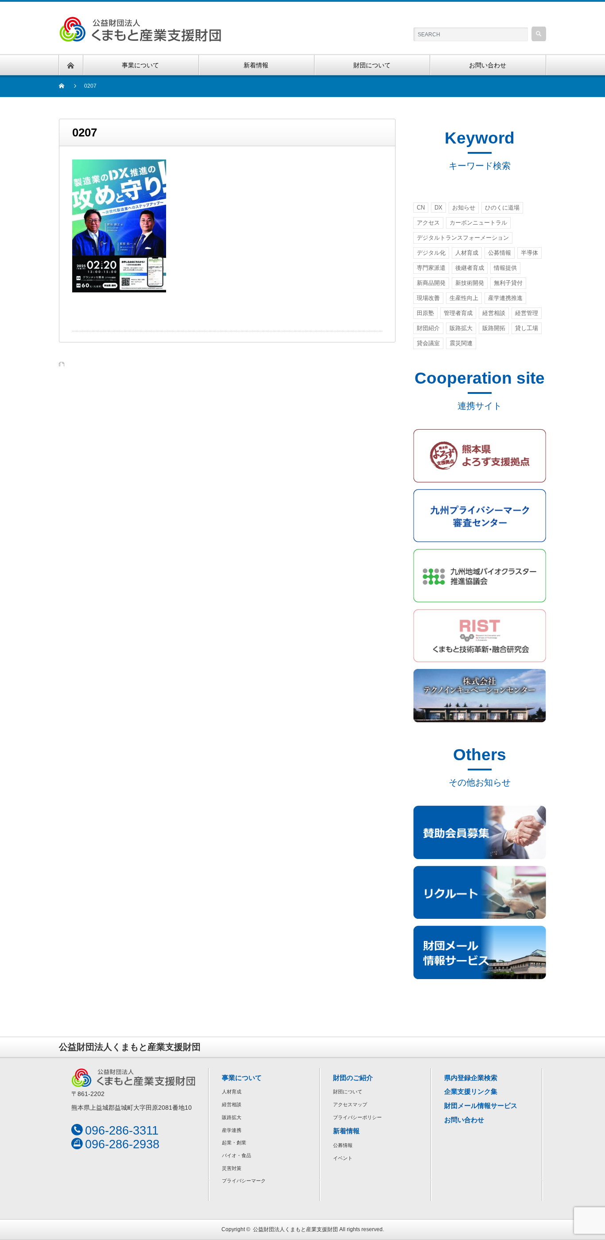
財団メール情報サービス (480, 1105)
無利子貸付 (508, 283)
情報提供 (505, 267)
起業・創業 (234, 1142)
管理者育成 (458, 313)
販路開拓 (493, 328)
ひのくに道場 (502, 207)
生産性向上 (464, 298)
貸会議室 (428, 343)
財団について (347, 1091)
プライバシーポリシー (357, 1117)
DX (438, 207)
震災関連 (461, 343)
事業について (242, 1077)
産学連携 (231, 1130)
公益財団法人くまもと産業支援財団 (295, 1229)
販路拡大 (461, 328)
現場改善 (428, 298)
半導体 (529, 252)
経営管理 (526, 313)
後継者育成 (469, 267)
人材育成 (466, 252)
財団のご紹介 (353, 1077)
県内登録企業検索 (470, 1077)
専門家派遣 (431, 267)
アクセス (428, 222)
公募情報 (499, 252)
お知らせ (463, 207)
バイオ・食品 (236, 1155)
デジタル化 (431, 252)
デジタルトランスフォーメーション (463, 237)
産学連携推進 (505, 298)
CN (421, 207)
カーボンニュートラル (478, 222)
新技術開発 (469, 283)
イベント (343, 1158)
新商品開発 (431, 283)
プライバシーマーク (244, 1180)
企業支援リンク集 (470, 1091)
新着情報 (346, 1131)
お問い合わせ (464, 1119)
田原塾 (425, 313)
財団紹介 (428, 328)
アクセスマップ (350, 1104)
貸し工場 (526, 328)
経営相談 (493, 313)
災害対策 (231, 1168)
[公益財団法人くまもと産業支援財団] (140, 21)
